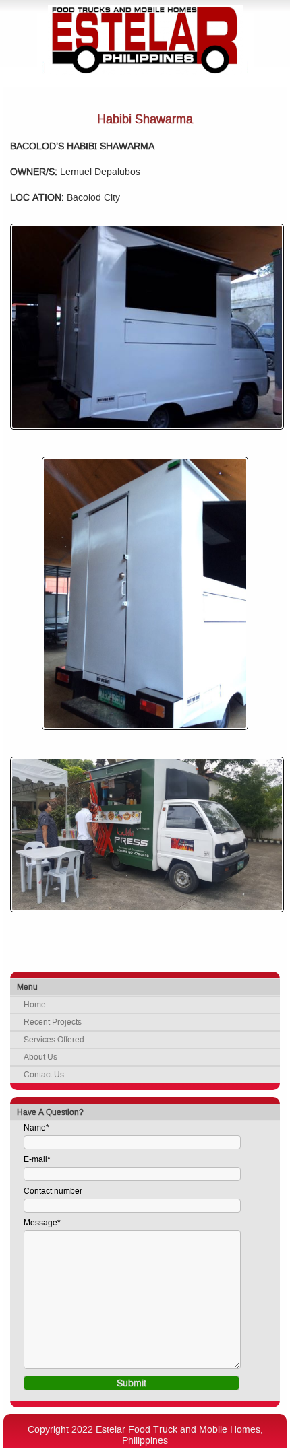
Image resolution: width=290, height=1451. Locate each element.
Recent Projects (53, 1022)
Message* (42, 1222)
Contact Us (44, 1074)
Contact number (53, 1191)
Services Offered (54, 1039)
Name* (36, 1128)
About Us (40, 1057)
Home (35, 1004)
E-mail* (37, 1159)
